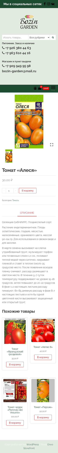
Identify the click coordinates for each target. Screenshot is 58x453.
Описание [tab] (27, 212)
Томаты (15, 200)
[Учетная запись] (35, 88)
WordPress (32, 444)
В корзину (28, 190)
